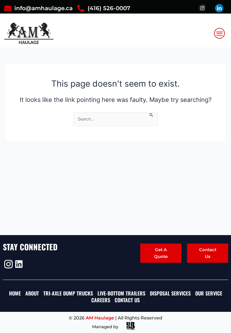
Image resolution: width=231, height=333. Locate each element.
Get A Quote (161, 253)
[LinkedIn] (18, 264)
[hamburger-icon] (220, 33)
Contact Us (207, 253)
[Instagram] (7, 264)
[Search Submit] (151, 114)
